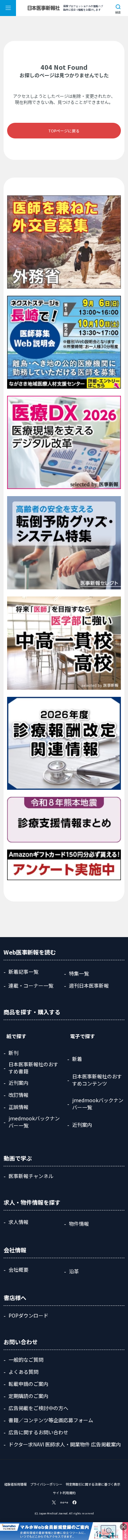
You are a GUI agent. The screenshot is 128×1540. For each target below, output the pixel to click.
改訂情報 (18, 1094)
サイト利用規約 (64, 1493)
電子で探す (82, 1036)
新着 (77, 1058)
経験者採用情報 (15, 1484)
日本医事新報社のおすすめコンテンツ (97, 1080)
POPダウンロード (28, 1315)
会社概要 (18, 1269)
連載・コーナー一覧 (31, 985)
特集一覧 (79, 973)
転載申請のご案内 (28, 1383)
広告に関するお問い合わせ (38, 1432)
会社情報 (15, 1250)
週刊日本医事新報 (89, 985)
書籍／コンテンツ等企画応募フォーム (51, 1420)
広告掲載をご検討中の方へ (38, 1408)
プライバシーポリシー (46, 1484)
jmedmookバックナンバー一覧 (34, 1122)
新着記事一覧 (23, 971)
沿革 (74, 1271)
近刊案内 (18, 1082)
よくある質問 (23, 1371)
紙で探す (16, 1036)
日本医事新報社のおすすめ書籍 (33, 1068)
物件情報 (79, 1223)
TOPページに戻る (64, 130)
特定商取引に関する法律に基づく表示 (93, 1484)
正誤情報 (18, 1106)
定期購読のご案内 (28, 1395)
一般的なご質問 (26, 1359)
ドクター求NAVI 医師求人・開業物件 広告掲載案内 (65, 1444)
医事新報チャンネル (31, 1175)
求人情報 (18, 1221)
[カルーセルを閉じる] (123, 1526)
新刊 (13, 1052)
